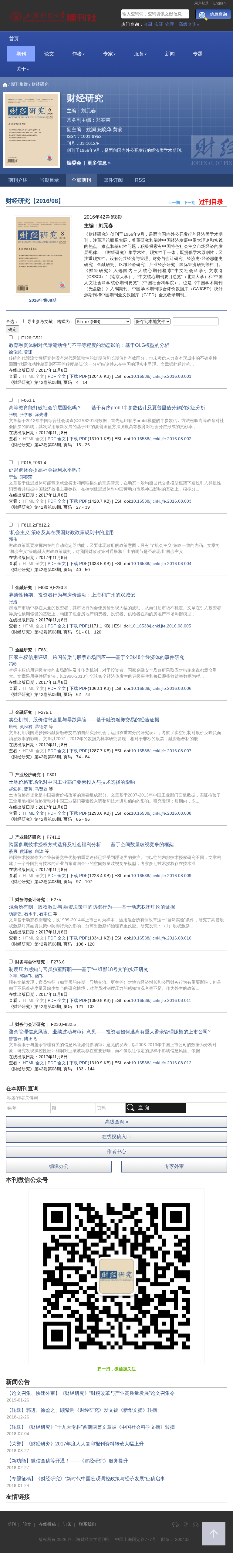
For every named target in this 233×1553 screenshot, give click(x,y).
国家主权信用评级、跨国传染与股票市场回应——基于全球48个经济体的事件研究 (96, 657)
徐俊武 (15, 352)
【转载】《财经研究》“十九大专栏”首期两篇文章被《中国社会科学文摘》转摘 (91, 1427)
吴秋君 (26, 726)
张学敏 (26, 414)
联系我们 (87, 1524)
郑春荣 (26, 476)
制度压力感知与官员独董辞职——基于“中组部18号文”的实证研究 (78, 969)
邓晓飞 (26, 976)
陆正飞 (30, 1038)
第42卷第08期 (35, 382)
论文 (49, 53)
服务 (139, 53)
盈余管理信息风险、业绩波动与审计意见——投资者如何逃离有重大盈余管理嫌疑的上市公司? (110, 1031)
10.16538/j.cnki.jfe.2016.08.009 (161, 875)
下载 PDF (78, 376)
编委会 (74, 162)
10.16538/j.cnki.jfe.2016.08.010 (161, 938)
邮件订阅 (113, 180)
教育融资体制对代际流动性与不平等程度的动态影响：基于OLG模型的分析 (89, 345)
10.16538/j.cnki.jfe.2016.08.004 (161, 563)
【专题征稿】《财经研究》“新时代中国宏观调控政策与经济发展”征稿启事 (86, 1478)
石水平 (30, 913)
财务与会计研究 (30, 899)
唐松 (13, 726)
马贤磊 (41, 788)
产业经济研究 (28, 774)
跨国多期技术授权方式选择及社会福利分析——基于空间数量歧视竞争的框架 (91, 844)
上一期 (174, 202)
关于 (21, 68)
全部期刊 (81, 180)
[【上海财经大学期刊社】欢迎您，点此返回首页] (54, 15)
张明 (13, 414)
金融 (148, 24)
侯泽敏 (26, 851)
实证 (159, 24)
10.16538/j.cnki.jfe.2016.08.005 (161, 626)
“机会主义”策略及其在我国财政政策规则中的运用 (61, 532)
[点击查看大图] (42, 255)
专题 (198, 53)
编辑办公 (59, 1166)
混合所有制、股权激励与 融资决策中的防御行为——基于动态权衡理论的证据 (92, 907)
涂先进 (41, 414)
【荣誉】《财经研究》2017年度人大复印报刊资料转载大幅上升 (75, 1443)
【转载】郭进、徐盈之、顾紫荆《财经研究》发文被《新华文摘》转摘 (82, 1410)
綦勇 (13, 851)
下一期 (189, 202)
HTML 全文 (33, 813)
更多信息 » (99, 162)
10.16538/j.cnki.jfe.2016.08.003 (161, 501)
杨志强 (15, 913)
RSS (140, 180)
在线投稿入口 (116, 1136)
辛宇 (13, 976)
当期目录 (49, 180)
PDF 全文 (57, 376)
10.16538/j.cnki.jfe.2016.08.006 (161, 688)
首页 (14, 38)
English (219, 3)
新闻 (170, 53)
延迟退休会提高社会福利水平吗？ (45, 470)
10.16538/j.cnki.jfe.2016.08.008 (161, 813)
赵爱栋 (15, 788)
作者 (77, 53)
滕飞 (39, 976)
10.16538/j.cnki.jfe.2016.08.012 (161, 1062)
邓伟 (13, 539)
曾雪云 (15, 1038)
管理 (169, 24)
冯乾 (13, 664)
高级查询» (189, 24)
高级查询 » (116, 1121)
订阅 (67, 1524)
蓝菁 (28, 788)
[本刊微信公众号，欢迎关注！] (116, 1275)
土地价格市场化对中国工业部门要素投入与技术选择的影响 (72, 782)
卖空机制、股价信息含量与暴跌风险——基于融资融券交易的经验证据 (84, 719)
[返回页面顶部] (213, 1533)
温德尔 (41, 726)
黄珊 (28, 352)
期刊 (21, 53)
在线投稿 (47, 1524)
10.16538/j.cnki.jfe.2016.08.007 (161, 750)
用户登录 (201, 3)
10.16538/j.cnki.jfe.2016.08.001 (161, 376)
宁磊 (13, 476)
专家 (108, 53)
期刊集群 (19, 84)
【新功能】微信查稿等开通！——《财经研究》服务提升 (67, 1460)
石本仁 (45, 913)
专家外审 (174, 1166)
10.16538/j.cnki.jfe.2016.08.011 (161, 1000)
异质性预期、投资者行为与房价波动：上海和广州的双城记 (72, 594)
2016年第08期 (42, 300)
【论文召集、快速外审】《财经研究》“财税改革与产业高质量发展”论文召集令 (91, 1393)
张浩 (13, 601)
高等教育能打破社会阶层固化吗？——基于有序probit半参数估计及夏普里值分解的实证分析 (107, 407)
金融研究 (23, 587)
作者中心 (116, 1151)
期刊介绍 (18, 180)
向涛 (39, 851)
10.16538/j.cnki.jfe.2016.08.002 (161, 438)
